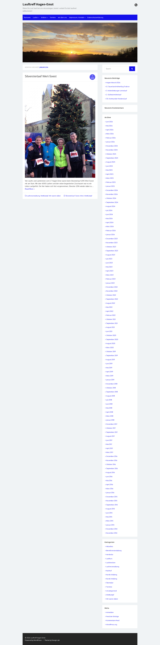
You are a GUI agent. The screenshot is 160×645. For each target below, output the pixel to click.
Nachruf (109, 571)
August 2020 (110, 343)
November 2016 (111, 460)
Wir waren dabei (55, 196)
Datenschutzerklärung (95, 17)
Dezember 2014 (111, 529)
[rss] (136, 5)
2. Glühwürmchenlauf (113, 95)
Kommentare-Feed (112, 620)
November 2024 (112, 194)
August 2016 (110, 472)
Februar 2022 (110, 315)
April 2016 (109, 484)
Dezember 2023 (112, 239)
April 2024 (109, 222)
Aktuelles (109, 546)
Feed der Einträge (112, 616)
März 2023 (109, 275)
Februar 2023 (110, 279)
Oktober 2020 (111, 335)
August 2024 (110, 206)
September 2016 (112, 468)
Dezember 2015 (111, 497)
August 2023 (110, 255)
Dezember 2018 (111, 384)
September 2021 (112, 323)
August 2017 (110, 436)
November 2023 (111, 243)
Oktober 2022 (111, 295)
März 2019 (109, 376)
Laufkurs (109, 559)
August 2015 (110, 509)
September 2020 (112, 339)
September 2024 (112, 202)
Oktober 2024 (111, 198)
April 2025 (109, 174)
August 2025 (110, 162)
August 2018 (110, 396)
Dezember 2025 (112, 146)
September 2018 (112, 392)
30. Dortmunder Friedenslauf (116, 99)
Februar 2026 (111, 138)
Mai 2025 (109, 170)
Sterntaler (109, 583)
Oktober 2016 (111, 464)
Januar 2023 (110, 283)
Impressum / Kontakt (76, 17)
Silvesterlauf (70, 196)
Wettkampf (44, 196)
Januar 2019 (110, 380)
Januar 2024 (110, 234)
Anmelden (110, 612)
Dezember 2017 (111, 424)
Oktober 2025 (111, 154)
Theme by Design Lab (52, 640)
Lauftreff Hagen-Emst (38, 4)
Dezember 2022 (112, 287)
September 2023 (112, 251)
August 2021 (110, 327)
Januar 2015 (110, 525)
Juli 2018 (109, 400)
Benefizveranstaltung (113, 550)
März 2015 (109, 521)
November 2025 (112, 150)
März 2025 (110, 178)
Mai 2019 (109, 368)
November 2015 (111, 501)
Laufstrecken (110, 563)
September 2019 (112, 355)
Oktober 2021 (111, 319)
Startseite (27, 17)
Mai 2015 (109, 517)
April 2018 (109, 412)
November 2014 (111, 533)
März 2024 (110, 226)
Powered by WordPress (33, 640)
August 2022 (110, 303)
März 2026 (110, 134)
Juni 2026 (109, 122)
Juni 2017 (109, 440)
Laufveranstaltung (33, 196)
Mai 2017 (109, 444)
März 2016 (109, 489)
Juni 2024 (109, 214)
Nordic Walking (111, 575)
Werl (82, 196)
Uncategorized (111, 591)
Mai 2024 (109, 218)
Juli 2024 (109, 210)
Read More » (30, 189)
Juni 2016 (109, 476)
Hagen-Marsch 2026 (113, 82)
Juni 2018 (109, 404)
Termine (53, 17)
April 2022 (109, 311)
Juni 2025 (109, 166)
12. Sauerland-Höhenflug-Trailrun (118, 86)
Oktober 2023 (111, 247)
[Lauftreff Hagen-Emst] (80, 42)
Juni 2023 (109, 263)
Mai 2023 (109, 267)
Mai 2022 (109, 307)
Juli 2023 (109, 259)
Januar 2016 (110, 492)
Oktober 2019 (111, 351)
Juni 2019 (109, 363)
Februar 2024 (111, 230)
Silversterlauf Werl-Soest (41, 76)
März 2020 (110, 347)
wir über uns (62, 17)
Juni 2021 (109, 331)
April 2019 (109, 372)
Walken (44, 17)
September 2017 (112, 432)
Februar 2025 (111, 182)
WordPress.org (111, 624)
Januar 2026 (110, 142)
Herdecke (109, 554)
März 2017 (109, 452)
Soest (77, 196)
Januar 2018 (110, 420)
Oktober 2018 (111, 388)
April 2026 (109, 130)
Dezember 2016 (111, 456)
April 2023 (109, 271)
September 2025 (112, 158)
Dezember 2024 (112, 190)
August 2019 (110, 359)
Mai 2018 (109, 408)
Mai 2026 (109, 126)
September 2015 (112, 505)
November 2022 (111, 291)
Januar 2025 (110, 186)
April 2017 (109, 448)
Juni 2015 (109, 513)
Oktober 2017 (111, 428)
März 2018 (109, 416)
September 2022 (112, 299)
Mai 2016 (109, 480)
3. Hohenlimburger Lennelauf (116, 91)
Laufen (35, 17)
